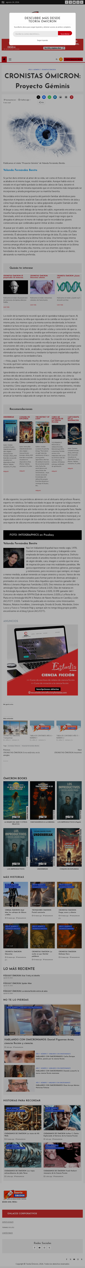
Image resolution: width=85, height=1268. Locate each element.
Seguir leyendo (42, 40)
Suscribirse (65, 34)
